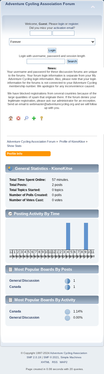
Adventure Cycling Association (68, 353)
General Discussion (24, 281)
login (61, 23)
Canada (15, 287)
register (73, 23)
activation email (63, 27)
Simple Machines (71, 357)
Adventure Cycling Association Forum (40, 4)
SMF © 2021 (51, 357)
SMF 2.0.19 (34, 357)
